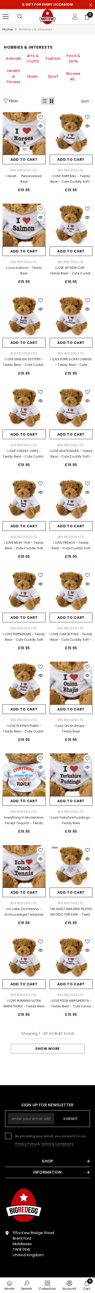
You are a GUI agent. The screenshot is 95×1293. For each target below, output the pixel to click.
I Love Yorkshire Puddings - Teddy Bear (71, 820)
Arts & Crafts (33, 58)
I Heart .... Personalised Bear (24, 179)
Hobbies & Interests (35, 29)
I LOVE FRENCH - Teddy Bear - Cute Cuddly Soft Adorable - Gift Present (71, 545)
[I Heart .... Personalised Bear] (24, 133)
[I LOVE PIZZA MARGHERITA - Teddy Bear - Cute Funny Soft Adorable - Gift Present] (71, 957)
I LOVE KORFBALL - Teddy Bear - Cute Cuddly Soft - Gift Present (70, 179)
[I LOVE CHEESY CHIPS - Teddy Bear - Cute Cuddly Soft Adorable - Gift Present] (24, 408)
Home (8, 29)
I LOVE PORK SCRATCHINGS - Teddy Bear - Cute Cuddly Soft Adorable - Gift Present (71, 362)
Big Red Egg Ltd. (24, 170)
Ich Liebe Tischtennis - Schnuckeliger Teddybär (24, 912)
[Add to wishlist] (40, 117)
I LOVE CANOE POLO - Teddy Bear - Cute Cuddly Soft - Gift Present (71, 637)
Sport (53, 76)
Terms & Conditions (57, 1144)
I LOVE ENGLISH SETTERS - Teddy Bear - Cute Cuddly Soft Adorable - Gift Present (24, 362)
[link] (27, 1285)
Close (90, 5)
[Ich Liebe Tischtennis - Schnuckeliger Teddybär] (24, 866)
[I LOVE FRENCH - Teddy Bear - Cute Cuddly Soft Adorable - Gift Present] (71, 499)
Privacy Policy (26, 1144)
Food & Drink (73, 58)
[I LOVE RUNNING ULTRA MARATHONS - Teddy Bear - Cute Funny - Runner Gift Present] (24, 957)
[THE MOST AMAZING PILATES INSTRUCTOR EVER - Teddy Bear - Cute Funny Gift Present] (71, 866)
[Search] (20, 17)
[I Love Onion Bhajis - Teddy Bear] (71, 683)
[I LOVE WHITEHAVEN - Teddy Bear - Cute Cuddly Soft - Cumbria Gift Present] (71, 408)
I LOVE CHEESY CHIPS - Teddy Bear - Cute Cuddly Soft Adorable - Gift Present (24, 454)
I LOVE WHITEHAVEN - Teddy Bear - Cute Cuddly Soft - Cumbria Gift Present (71, 454)
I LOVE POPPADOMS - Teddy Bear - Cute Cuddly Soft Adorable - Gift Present (24, 637)
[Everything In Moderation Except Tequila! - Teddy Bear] (24, 774)
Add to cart (24, 159)
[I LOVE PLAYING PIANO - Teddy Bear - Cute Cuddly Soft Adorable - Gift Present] (24, 683)
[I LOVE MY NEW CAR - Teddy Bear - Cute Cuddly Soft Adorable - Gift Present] (71, 225)
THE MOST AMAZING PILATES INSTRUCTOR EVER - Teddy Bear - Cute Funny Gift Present (71, 912)
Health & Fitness (13, 76)
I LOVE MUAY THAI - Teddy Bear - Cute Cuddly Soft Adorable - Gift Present (24, 545)
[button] (44, 101)
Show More (47, 1048)
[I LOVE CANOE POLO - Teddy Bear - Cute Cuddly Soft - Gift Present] (71, 591)
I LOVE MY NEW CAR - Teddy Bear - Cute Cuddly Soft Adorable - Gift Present (71, 271)
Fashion (53, 58)
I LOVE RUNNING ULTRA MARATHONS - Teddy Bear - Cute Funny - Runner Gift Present (24, 1003)
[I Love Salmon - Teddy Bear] (24, 225)
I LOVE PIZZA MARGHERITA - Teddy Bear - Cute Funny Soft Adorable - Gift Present (71, 1003)
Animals (13, 58)
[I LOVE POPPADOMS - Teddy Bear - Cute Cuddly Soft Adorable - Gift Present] (24, 591)
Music (32, 76)
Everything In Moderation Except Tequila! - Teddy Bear (24, 820)
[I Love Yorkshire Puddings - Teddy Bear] (71, 774)
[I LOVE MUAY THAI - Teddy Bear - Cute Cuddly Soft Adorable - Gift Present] (24, 499)
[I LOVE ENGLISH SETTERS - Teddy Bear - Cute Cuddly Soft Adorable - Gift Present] (24, 316)
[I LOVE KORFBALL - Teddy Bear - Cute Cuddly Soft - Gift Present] (71, 133)
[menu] (6, 17)
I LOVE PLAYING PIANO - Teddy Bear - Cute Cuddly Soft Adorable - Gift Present (24, 729)
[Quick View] (40, 126)
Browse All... (73, 76)
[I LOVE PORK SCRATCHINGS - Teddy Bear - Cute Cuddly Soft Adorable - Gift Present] (71, 316)
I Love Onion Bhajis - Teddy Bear (71, 728)
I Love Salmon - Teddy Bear (24, 270)
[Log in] (75, 16)
